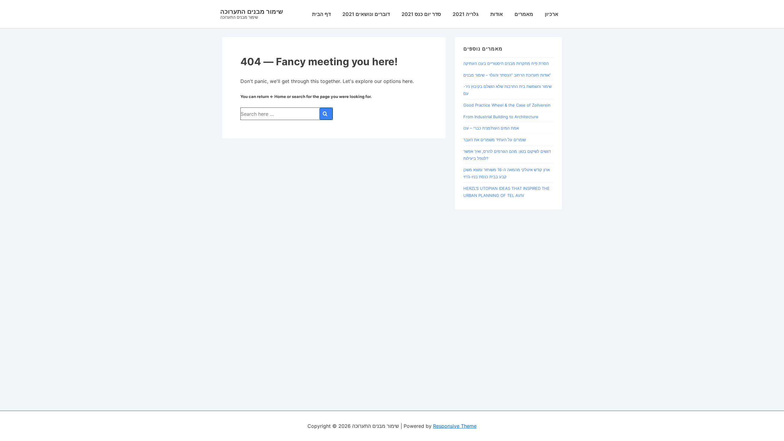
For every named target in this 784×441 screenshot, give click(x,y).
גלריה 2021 (466, 14)
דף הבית (321, 14)
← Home (278, 96)
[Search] (326, 114)
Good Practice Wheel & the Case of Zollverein (507, 105)
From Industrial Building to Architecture (500, 116)
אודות (496, 14)
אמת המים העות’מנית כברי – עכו (491, 128)
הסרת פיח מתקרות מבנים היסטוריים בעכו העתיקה (506, 63)
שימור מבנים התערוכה (251, 11)
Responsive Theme (455, 426)
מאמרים (523, 14)
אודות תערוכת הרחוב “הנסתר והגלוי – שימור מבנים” (507, 75)
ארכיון (551, 14)
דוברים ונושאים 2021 (366, 14)
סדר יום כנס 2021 (421, 14)
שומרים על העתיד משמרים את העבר (494, 139)
